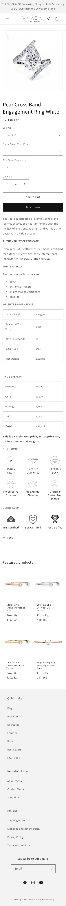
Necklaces (13, 724)
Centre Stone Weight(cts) (16, 144)
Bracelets (12, 716)
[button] (7, 19)
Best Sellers (14, 749)
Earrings (12, 733)
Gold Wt (7, 127)
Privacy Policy (15, 837)
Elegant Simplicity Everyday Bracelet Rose (46, 665)
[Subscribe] (51, 868)
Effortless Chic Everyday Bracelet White (46, 607)
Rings (10, 708)
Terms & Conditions (18, 845)
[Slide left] (25, 97)
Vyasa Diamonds (27, 899)
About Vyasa (14, 781)
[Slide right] (41, 97)
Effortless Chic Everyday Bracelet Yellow (15, 665)
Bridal (10, 741)
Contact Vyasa (15, 789)
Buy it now (33, 207)
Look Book (13, 757)
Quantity (7, 176)
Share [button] (10, 537)
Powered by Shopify (45, 899)
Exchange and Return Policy (23, 828)
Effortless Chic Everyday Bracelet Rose (15, 607)
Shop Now (13, 797)
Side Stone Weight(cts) (14, 160)
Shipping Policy (16, 820)
